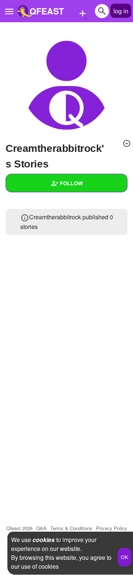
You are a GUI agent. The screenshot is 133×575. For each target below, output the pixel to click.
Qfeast (19, 528)
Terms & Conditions (71, 528)
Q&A (41, 528)
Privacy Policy (111, 528)
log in (120, 10)
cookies (44, 539)
